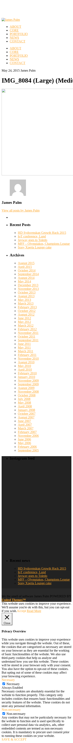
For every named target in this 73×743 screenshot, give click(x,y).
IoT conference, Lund (32, 236)
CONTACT (17, 63)
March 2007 (25, 428)
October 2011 (26, 336)
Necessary (13, 684)
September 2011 (28, 340)
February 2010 (27, 373)
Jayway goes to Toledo (32, 240)
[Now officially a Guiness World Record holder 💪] (65, 480)
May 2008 (24, 402)
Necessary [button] (8, 680)
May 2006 (24, 443)
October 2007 (26, 413)
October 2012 (26, 311)
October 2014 (26, 270)
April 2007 (25, 424)
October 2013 (26, 292)
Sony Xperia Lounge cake (35, 247)
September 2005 (28, 450)
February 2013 (27, 307)
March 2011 (25, 351)
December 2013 (28, 285)
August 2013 (26, 296)
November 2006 (28, 435)
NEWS (14, 59)
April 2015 (25, 266)
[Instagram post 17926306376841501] (33, 474)
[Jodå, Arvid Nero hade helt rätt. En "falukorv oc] (49, 522)
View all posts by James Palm (21, 210)
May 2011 (24, 347)
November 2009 (28, 380)
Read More (34, 611)
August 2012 (26, 314)
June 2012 (24, 318)
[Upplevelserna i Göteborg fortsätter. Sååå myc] (65, 509)
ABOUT (15, 48)
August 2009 (26, 388)
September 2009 (28, 384)
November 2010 (28, 358)
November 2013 (28, 289)
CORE (14, 52)
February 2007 (27, 432)
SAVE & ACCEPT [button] (14, 739)
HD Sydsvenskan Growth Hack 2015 (42, 232)
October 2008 (26, 395)
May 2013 (24, 300)
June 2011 (24, 344)
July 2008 (24, 399)
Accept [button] (21, 611)
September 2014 (28, 274)
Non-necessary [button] (11, 709)
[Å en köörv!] (33, 498)
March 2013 (25, 303)
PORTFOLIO (19, 55)
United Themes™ (14, 600)
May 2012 (24, 322)
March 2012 (25, 325)
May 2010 (24, 366)
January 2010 (26, 377)
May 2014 (24, 281)
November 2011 (28, 333)
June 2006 (24, 439)
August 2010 (26, 362)
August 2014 (26, 277)
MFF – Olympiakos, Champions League (44, 243)
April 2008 (25, 406)
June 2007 (24, 421)
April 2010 (25, 369)
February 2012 (27, 329)
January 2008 (26, 410)
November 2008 (28, 391)
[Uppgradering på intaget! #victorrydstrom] (17, 502)
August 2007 (26, 417)
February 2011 (27, 355)
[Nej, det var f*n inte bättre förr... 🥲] (49, 474)
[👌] (17, 469)
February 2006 (27, 446)
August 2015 (26, 263)
